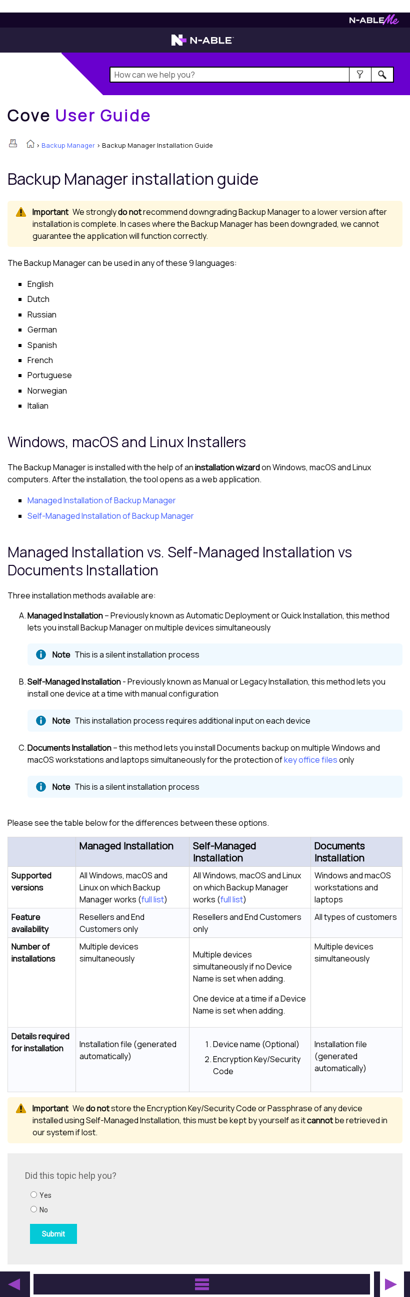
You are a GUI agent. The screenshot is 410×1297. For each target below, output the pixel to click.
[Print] (13, 143)
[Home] (30, 144)
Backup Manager (68, 145)
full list (153, 899)
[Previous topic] (14, 1284)
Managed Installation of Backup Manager (102, 500)
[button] (360, 75)
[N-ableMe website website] (374, 22)
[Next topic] (391, 1284)
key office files (311, 759)
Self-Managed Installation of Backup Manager (111, 515)
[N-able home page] (203, 44)
